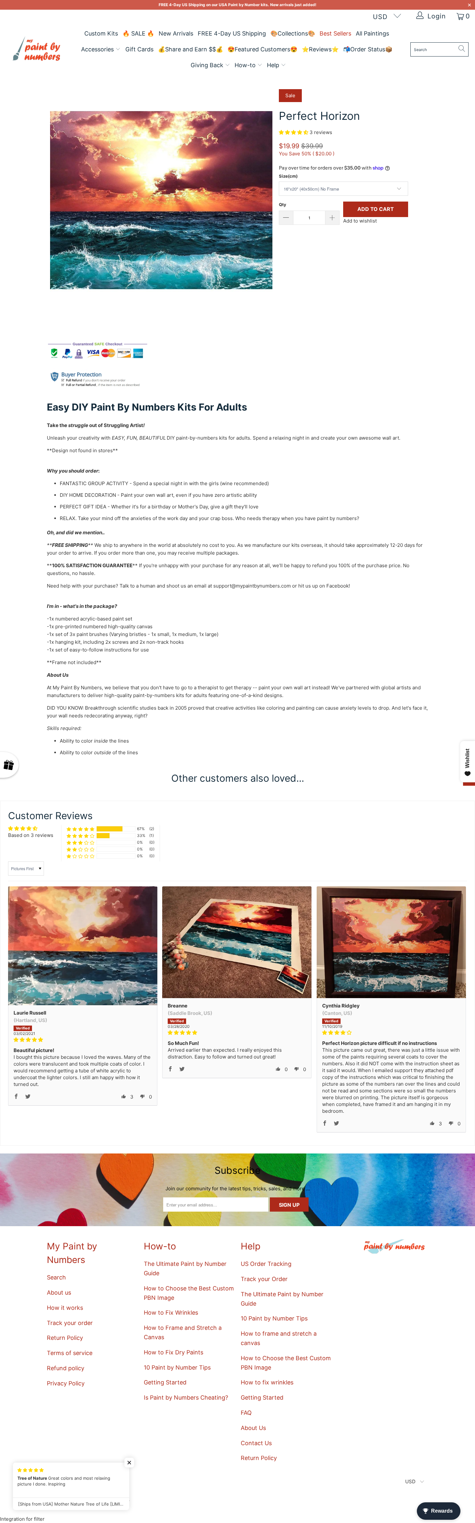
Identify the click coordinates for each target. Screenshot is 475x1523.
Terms (164, 799)
